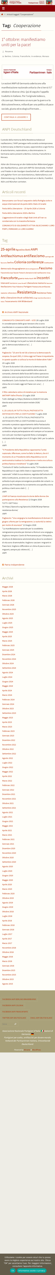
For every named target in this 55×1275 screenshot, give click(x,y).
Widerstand (27, 300)
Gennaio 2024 (8, 702)
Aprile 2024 (7, 689)
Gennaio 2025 (8, 648)
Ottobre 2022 (8, 747)
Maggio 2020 (7, 878)
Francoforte (25, 55)
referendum (12, 291)
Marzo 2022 (7, 779)
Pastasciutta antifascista (41, 285)
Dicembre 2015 (8, 968)
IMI (35, 277)
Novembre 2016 (9, 946)
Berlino (8, 55)
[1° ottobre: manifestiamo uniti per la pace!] (27, 70)
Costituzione (49, 261)
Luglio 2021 (7, 815)
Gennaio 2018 (8, 928)
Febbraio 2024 (8, 698)
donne (27, 267)
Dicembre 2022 (8, 738)
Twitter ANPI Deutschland (14, 1016)
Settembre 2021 (9, 806)
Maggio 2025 (7, 630)
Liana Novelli (21, 282)
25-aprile (8, 247)
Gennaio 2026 (8, 603)
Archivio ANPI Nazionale (16, 310)
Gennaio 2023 (8, 734)
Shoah (20, 296)
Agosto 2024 (7, 671)
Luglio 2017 (7, 932)
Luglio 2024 (7, 675)
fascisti (16, 271)
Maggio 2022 (7, 770)
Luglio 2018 (7, 914)
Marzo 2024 (7, 693)
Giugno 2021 (7, 820)
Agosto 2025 (7, 617)
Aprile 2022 (7, 775)
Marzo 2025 (7, 639)
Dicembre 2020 (8, 847)
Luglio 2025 (7, 621)
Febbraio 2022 (8, 784)
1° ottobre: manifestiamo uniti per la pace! (23, 41)
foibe (48, 271)
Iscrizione (13, 282)
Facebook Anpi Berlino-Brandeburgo (19, 998)
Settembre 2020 (9, 860)
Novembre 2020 (9, 851)
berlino (10, 261)
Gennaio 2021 (8, 842)
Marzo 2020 (7, 887)
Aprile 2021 (7, 829)
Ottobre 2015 (8, 978)
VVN (19, 300)
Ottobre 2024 (8, 662)
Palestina (19, 285)
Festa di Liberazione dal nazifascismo (32, 271)
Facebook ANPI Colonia (12, 1004)
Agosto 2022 (7, 757)
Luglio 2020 (7, 869)
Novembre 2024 (9, 657)
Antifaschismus (12, 254)
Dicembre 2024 (8, 653)
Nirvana (27, 1048)
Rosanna (9, 51)
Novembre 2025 (9, 608)
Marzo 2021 (7, 833)
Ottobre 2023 (8, 707)
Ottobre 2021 (8, 802)
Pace (14, 285)
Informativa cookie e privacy (31, 1270)
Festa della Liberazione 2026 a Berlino (18, 211)
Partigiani (28, 285)
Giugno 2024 (7, 680)
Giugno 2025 (7, 626)
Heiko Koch (29, 277)
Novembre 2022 (9, 743)
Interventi (5, 281)
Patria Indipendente (14, 563)
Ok (12, 1270)
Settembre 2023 (9, 711)
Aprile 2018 (7, 919)
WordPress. (36, 1048)
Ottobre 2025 (8, 612)
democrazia (6, 267)
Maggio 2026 (7, 585)
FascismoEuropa (7, 271)
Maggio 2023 (7, 716)
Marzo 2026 (7, 594)
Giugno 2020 (7, 874)
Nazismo (49, 282)
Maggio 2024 (7, 684)
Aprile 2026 (7, 589)
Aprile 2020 (7, 883)
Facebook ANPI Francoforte (15, 1010)
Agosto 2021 (7, 811)
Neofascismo (6, 285)
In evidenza (36, 55)
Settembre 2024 (9, 666)
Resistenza (26, 290)
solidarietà (28, 296)
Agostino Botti (23, 248)
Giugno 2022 (7, 765)
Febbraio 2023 (8, 729)
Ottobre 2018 (8, 910)
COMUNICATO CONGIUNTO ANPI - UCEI (19, 318)
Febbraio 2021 (8, 838)
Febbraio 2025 (8, 644)
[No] (51, 1264)
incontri (43, 276)
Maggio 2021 (7, 824)
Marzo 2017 (7, 942)
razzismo (4, 291)
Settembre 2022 (9, 752)
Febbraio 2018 (8, 923)
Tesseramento (11, 300)
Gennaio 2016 (8, 964)
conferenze (35, 260)
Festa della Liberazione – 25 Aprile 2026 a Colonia (23, 207)
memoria (42, 281)
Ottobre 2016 (8, 950)
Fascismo (45, 266)
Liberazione (32, 281)
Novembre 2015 (9, 973)
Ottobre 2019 (8, 896)
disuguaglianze (18, 267)
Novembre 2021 (9, 797)
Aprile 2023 (7, 720)
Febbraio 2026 (8, 599)
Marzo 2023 (7, 725)
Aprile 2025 (7, 635)
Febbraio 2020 (8, 892)
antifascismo (34, 254)
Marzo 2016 (7, 960)
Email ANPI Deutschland (41, 1016)
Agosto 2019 (7, 901)
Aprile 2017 (7, 937)
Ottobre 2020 (8, 856)
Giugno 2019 (7, 905)
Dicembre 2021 (8, 793)
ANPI (34, 248)
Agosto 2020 (7, 865)
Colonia (15, 55)
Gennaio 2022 (8, 788)
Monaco (45, 55)
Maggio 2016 (7, 955)
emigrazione (34, 267)
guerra (21, 277)
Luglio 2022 (7, 761)
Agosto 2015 (7, 982)
